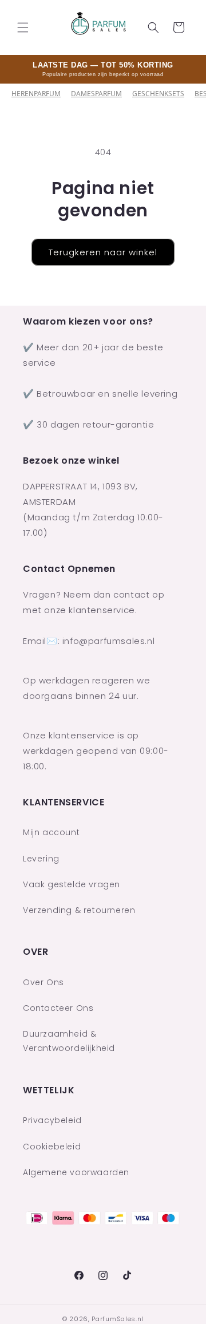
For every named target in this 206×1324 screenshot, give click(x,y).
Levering (41, 858)
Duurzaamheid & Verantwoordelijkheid (69, 1041)
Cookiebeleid (52, 1146)
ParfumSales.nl (118, 1318)
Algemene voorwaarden (76, 1172)
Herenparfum (36, 93)
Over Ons (43, 982)
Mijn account (51, 832)
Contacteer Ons (58, 1008)
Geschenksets (158, 93)
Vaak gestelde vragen (71, 884)
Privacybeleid (52, 1120)
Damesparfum (96, 93)
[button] (22, 27)
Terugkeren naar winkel (103, 252)
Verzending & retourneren (79, 910)
